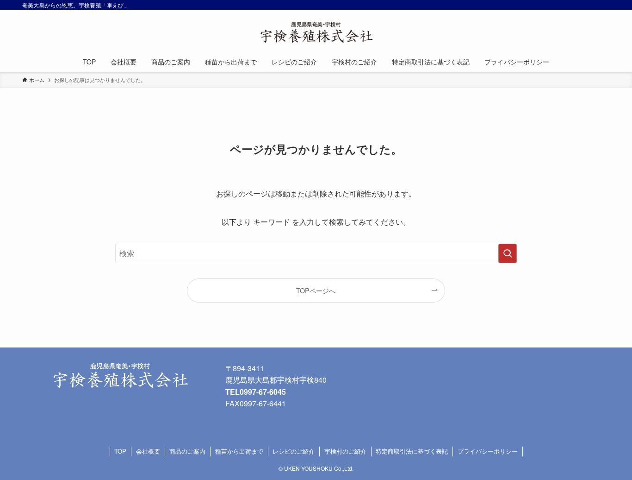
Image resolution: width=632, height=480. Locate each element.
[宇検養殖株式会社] (316, 32)
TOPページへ (315, 290)
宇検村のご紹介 (345, 451)
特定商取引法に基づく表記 (412, 451)
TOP (120, 451)
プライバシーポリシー (488, 451)
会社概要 (148, 451)
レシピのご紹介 (294, 451)
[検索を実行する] (507, 253)
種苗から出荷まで (239, 451)
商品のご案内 (187, 451)
